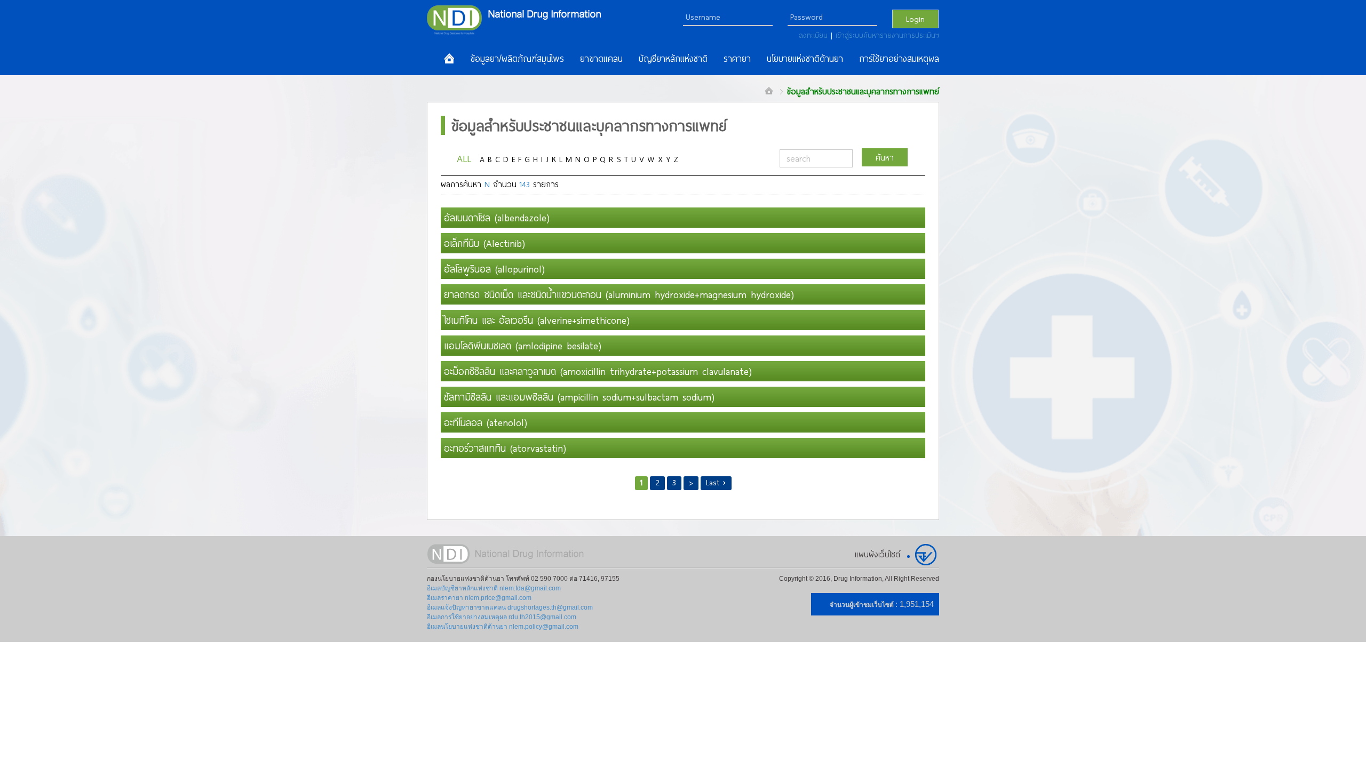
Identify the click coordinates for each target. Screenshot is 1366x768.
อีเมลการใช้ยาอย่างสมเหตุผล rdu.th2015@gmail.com (501, 617)
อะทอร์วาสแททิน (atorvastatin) (505, 448)
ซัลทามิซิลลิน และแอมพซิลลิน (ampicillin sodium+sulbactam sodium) (579, 397)
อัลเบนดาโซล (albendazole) (497, 218)
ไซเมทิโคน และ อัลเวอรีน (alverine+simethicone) (537, 320)
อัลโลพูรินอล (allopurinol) (494, 269)
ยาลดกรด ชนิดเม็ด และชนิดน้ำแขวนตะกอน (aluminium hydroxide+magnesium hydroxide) (619, 294)
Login (915, 19)
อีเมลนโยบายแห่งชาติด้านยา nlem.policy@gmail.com (502, 626)
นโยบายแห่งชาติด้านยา (805, 58)
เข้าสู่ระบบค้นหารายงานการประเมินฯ (887, 35)
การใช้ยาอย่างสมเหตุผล (899, 58)
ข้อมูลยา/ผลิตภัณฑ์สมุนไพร (517, 58)
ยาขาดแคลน (601, 58)
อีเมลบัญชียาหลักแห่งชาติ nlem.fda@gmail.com (494, 588)
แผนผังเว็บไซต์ (877, 554)
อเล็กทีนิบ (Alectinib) (484, 243)
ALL (464, 158)
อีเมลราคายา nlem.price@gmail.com (479, 598)
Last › (716, 482)
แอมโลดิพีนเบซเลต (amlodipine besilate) (522, 346)
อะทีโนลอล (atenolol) (485, 422)
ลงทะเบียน (815, 35)
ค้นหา (885, 157)
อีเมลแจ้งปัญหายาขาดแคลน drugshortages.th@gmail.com (510, 607)
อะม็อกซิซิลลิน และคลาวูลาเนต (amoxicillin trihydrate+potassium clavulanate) (598, 371)
